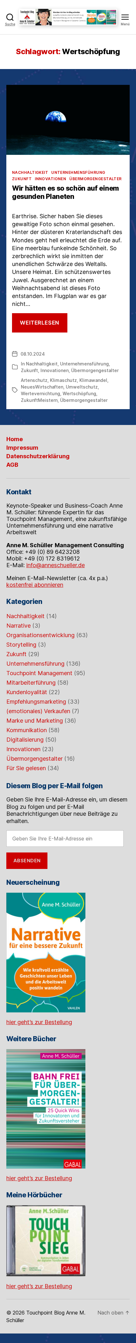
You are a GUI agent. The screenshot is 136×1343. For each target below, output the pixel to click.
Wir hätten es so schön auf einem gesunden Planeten (65, 192)
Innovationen (50, 178)
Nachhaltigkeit (30, 172)
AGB (12, 464)
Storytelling (21, 644)
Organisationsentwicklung (40, 635)
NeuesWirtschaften (42, 387)
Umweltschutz (82, 387)
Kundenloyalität (26, 692)
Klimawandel (93, 380)
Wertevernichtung (40, 393)
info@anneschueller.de (55, 565)
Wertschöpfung (79, 393)
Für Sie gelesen (26, 768)
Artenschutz (34, 380)
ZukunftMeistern (39, 400)
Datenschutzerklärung (38, 456)
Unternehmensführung (78, 172)
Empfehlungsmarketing (36, 701)
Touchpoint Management (39, 673)
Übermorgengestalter (95, 178)
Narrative (18, 625)
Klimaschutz (63, 380)
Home (14, 439)
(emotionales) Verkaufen (38, 711)
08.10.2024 (33, 354)
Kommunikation (26, 730)
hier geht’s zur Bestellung (39, 1022)
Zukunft (22, 178)
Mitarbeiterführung (31, 682)
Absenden (27, 861)
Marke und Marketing (34, 720)
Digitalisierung (25, 739)
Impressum (22, 447)
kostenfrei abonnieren (34, 584)
